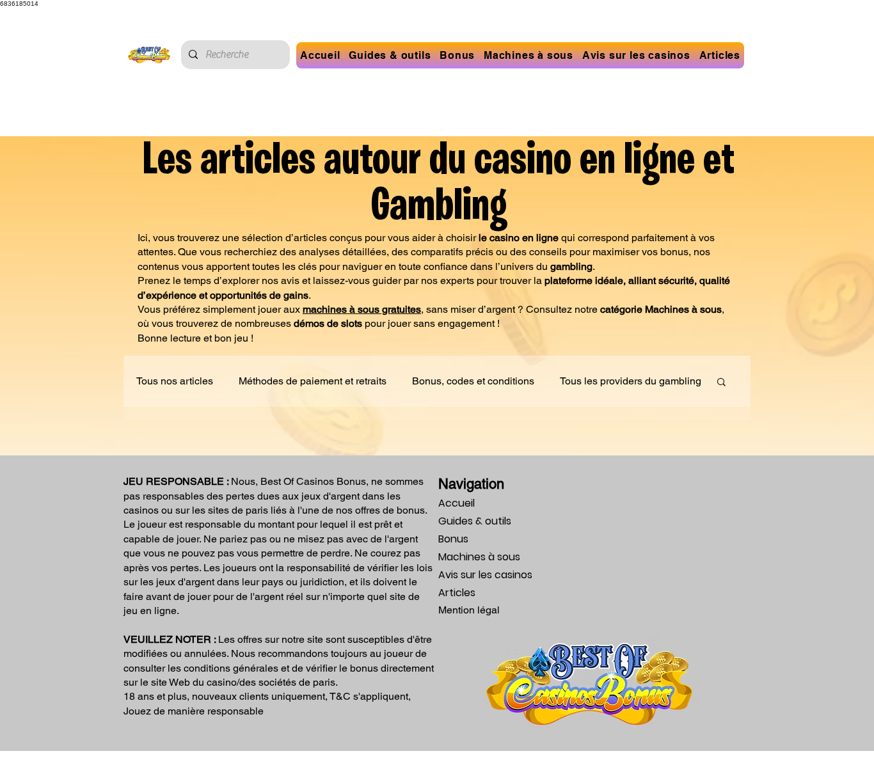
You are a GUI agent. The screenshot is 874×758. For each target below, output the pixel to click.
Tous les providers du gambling (630, 381)
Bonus (453, 539)
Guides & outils (474, 521)
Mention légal (469, 610)
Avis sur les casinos (485, 574)
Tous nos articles (174, 381)
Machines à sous (479, 556)
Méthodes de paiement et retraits (312, 381)
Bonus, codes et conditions (473, 381)
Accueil (456, 503)
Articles (456, 592)
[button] (457, 55)
